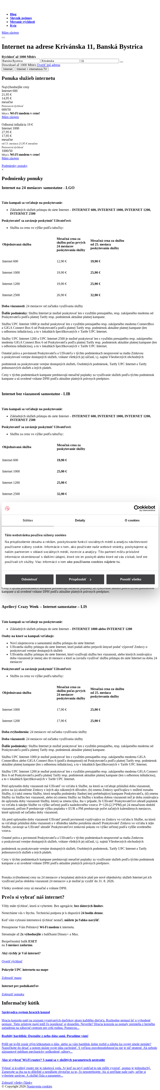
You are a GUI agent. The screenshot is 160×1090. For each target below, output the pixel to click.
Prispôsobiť (77, 579)
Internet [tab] (7, 69)
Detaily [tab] (80, 520)
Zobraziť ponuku (13, 994)
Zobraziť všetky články (17, 1082)
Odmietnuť (29, 579)
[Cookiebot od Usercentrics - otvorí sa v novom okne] (137, 508)
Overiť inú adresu (48, 65)
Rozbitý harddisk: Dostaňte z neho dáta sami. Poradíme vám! (45, 1036)
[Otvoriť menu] (3, 37)
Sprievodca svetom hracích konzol (26, 1012)
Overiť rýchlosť (12, 961)
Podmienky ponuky (15, 166)
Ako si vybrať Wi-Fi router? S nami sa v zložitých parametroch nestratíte (53, 1060)
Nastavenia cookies (39, 1086)
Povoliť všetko (130, 579)
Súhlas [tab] (28, 520)
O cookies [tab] (132, 520)
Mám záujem (10, 32)
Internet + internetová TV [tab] (32, 69)
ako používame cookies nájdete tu (93, 562)
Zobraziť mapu (11, 978)
